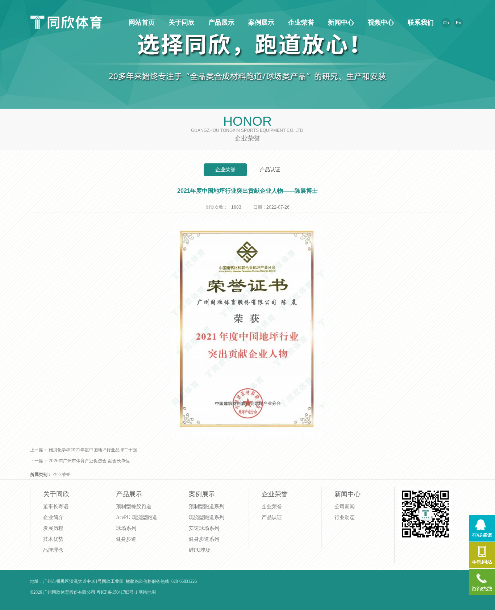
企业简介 (53, 517)
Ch (446, 22)
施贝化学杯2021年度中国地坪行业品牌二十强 (93, 449)
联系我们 (420, 22)
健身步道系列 (204, 539)
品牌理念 (53, 550)
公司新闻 (344, 506)
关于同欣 (180, 22)
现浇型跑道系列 (206, 517)
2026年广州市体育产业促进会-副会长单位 (89, 460)
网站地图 (147, 592)
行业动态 (344, 517)
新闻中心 (340, 22)
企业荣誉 (300, 22)
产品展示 (220, 22)
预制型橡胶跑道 (133, 506)
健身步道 (126, 539)
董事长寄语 (55, 506)
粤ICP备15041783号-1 (116, 592)
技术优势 (53, 539)
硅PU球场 (200, 550)
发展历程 (53, 528)
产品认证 (270, 169)
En (458, 22)
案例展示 (260, 22)
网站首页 (141, 22)
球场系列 (126, 528)
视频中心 (380, 22)
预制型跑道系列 (206, 506)
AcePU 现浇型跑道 (136, 517)
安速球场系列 (204, 528)
